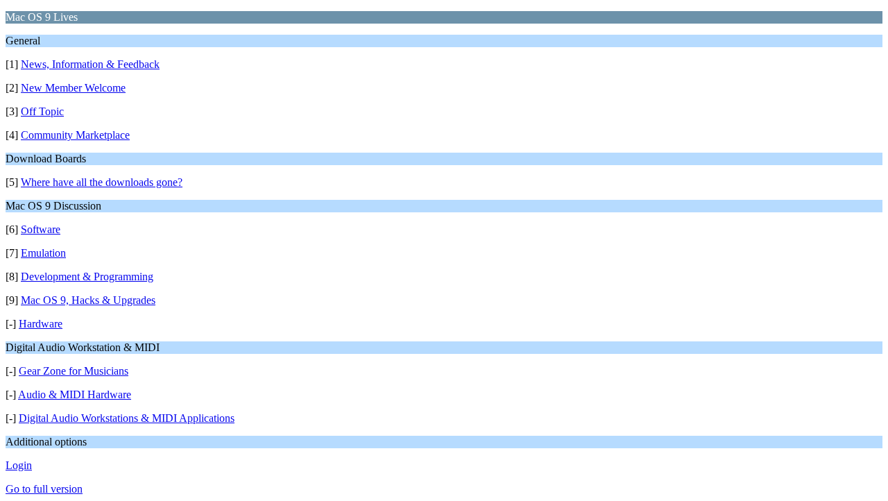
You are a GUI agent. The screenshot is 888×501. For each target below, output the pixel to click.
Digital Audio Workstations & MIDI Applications (126, 418)
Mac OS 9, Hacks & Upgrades (88, 300)
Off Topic (42, 111)
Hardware (40, 324)
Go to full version (44, 489)
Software (40, 229)
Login (19, 465)
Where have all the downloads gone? (101, 182)
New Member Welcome (73, 88)
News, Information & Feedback (90, 64)
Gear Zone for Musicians (73, 371)
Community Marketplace (75, 135)
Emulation (43, 253)
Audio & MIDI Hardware (74, 394)
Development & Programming (87, 276)
